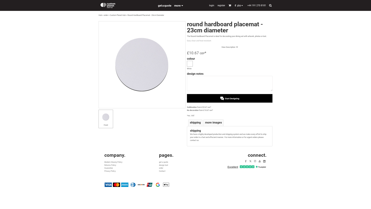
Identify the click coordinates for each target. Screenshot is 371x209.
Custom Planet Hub (118, 15)
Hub (100, 15)
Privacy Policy (110, 171)
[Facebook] (246, 161)
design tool (163, 165)
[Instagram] (255, 161)
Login (211, 5)
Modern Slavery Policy (113, 162)
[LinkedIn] (264, 161)
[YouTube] (260, 161)
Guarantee (108, 168)
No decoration (193, 110)
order (106, 15)
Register (221, 5)
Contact (162, 171)
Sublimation (192, 107)
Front (106, 125)
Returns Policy (110, 165)
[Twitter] (250, 161)
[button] (239, 5)
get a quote (163, 162)
